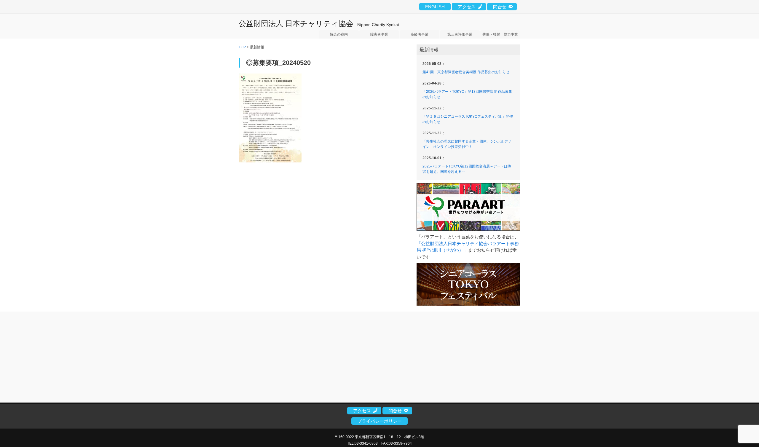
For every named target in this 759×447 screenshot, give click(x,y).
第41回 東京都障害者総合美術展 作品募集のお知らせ (465, 72)
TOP (242, 47)
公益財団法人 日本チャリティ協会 (296, 23)
